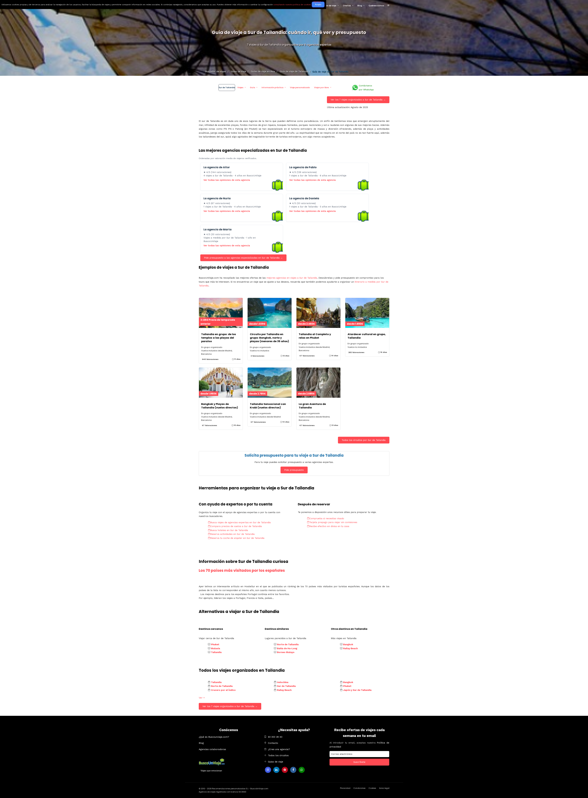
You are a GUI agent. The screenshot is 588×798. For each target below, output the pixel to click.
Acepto (318, 4)
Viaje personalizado (300, 87)
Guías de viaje (329, 5)
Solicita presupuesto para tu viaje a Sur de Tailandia (294, 455)
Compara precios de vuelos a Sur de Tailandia (236, 526)
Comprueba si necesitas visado (326, 518)
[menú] (388, 5)
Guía (252, 87)
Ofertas (347, 5)
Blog (359, 5)
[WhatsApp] (302, 770)
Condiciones (359, 788)
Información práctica (272, 87)
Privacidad (345, 788)
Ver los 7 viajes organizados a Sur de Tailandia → (358, 99)
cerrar (317, 1)
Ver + (202, 697)
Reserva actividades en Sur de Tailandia (232, 534)
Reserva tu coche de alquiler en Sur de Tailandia (237, 538)
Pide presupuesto (294, 470)
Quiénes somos (376, 5)
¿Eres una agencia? (279, 749)
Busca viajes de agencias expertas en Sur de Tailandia (240, 522)
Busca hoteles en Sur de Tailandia (229, 530)
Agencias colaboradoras (212, 749)
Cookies (372, 788)
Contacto (273, 743)
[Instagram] (268, 770)
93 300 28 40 (275, 737)
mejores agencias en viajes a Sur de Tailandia (291, 277)
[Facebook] (293, 770)
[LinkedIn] (276, 770)
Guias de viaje (275, 761)
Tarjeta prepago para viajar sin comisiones (333, 522)
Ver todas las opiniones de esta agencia (227, 180)
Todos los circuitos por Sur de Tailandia (364, 440)
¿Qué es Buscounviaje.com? (214, 737)
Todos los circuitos (278, 755)
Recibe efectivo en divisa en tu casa (329, 526)
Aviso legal (384, 788)
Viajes (240, 87)
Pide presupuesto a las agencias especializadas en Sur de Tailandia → (243, 257)
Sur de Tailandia (227, 87)
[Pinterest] (285, 770)
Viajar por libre (321, 87)
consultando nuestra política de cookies (292, 5)
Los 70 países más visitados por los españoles (242, 570)
